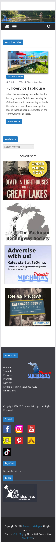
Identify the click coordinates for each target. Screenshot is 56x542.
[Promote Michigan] (28, 12)
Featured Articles (15, 77)
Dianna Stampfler (34, 82)
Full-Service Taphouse (25, 88)
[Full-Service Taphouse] (27, 63)
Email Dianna (9, 390)
